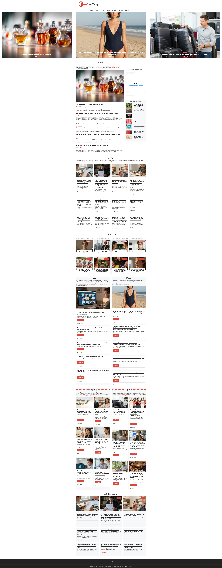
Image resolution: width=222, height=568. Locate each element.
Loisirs (103, 10)
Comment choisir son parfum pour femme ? (37, 54)
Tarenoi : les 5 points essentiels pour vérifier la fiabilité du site (84, 472)
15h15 (145, 237)
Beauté (91, 10)
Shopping (114, 10)
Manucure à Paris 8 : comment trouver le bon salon (92, 145)
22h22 (130, 237)
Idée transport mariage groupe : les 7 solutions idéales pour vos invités (119, 201)
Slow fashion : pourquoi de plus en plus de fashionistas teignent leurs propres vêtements (126, 343)
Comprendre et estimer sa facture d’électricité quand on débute (84, 181)
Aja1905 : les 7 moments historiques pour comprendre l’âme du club (93, 370)
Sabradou (85, 283)
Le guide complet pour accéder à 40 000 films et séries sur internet (91, 313)
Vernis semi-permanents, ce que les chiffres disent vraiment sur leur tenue (98, 135)
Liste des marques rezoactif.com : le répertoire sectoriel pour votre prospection (102, 473)
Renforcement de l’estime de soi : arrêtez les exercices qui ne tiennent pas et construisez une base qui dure (137, 183)
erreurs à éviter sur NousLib (92, 394)
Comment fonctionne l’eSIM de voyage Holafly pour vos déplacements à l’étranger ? (137, 444)
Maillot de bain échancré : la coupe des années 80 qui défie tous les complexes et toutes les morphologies (111, 53)
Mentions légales (115, 566)
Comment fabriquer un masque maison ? (139, 132)
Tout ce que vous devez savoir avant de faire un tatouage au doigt (139, 116)
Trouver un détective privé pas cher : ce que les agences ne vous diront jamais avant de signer (84, 202)
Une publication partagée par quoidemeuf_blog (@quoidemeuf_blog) (139, 97)
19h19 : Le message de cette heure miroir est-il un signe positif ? (137, 270)
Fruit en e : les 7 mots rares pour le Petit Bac (90, 356)
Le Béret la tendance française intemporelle (90, 124)
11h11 (123, 237)
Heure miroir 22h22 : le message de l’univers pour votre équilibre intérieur (84, 253)
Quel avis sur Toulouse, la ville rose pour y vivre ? (139, 110)
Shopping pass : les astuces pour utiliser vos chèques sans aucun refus (102, 412)
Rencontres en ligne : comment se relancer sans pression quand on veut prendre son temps (119, 219)
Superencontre (114, 161)
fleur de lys (116, 66)
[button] (129, 561)
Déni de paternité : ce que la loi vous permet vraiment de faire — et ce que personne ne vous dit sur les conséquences (101, 183)
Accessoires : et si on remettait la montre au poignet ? (128, 358)
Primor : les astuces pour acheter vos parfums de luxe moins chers (84, 441)
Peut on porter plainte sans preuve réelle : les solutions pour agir (136, 201)
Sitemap (121, 566)
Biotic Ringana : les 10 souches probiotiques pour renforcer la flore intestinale (83, 219)
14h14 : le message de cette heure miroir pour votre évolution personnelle (137, 253)
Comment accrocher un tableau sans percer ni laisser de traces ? (137, 218)
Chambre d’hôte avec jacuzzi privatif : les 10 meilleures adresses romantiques (119, 444)
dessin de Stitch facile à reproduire (90, 281)
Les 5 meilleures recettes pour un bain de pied (138, 137)
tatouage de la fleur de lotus (102, 66)
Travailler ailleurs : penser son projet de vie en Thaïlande (120, 475)
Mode (108, 10)
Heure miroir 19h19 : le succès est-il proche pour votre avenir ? (102, 253)
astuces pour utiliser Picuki (104, 161)
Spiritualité (127, 10)
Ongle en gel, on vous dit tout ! (139, 121)
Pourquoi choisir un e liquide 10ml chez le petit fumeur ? (119, 181)
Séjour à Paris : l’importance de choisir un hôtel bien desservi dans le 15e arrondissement (137, 412)
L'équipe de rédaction (128, 566)
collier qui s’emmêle (124, 281)
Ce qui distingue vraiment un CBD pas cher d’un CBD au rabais (84, 411)
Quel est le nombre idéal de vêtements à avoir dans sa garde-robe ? (128, 373)
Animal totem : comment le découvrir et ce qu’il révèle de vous (102, 218)
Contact (109, 566)
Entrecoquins (81, 394)
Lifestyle (97, 10)
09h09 (137, 394)
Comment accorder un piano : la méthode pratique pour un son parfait (92, 328)
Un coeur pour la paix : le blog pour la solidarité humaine (84, 270)
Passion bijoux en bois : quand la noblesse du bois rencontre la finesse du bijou (102, 202)
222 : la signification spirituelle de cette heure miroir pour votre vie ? (120, 253)
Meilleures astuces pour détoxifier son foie (139, 127)
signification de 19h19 (123, 394)
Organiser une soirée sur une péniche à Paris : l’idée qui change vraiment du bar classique (92, 343)
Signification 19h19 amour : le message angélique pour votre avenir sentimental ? (102, 270)
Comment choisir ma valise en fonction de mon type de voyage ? (185, 54)
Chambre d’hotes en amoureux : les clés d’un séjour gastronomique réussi (137, 475)
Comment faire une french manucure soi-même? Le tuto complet (97, 113)
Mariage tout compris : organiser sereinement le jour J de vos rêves (139, 105)
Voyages (121, 10)
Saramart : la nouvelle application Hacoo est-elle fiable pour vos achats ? (101, 442)
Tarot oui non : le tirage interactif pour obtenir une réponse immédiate (119, 270)
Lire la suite (80, 320)
